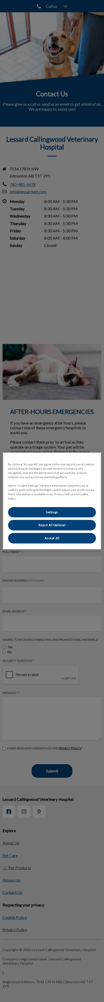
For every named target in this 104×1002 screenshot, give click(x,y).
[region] (52, 501)
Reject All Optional (52, 525)
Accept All (52, 538)
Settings (52, 512)
